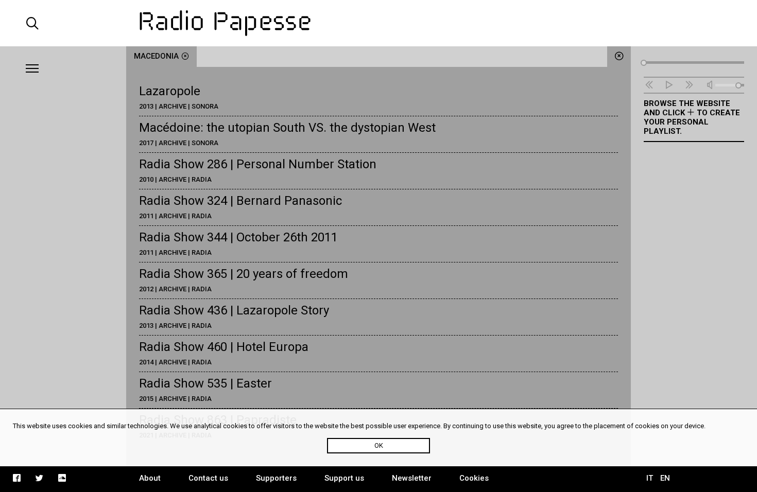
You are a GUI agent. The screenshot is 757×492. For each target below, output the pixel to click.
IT (649, 478)
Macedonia (156, 56)
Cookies (474, 478)
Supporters (276, 478)
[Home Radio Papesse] (378, 23)
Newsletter (412, 478)
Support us (344, 478)
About (150, 478)
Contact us (208, 478)
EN (665, 478)
